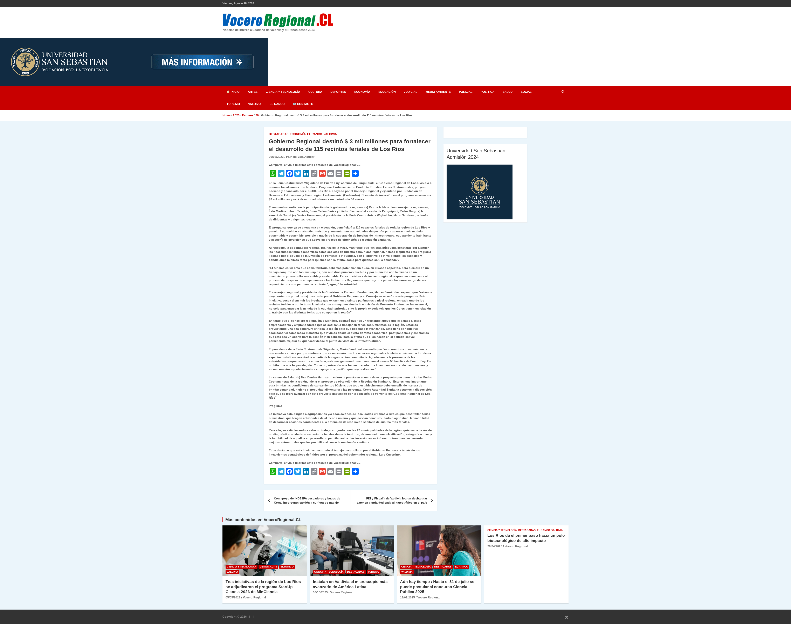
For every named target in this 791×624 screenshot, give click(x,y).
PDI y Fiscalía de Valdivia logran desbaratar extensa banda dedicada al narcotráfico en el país (392, 500)
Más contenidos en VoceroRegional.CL (263, 519)
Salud (508, 91)
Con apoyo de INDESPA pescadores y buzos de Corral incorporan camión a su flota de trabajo (307, 500)
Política (487, 91)
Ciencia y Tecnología (283, 91)
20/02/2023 (276, 156)
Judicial (410, 91)
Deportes (338, 91)
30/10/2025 (320, 592)
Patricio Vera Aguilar (300, 156)
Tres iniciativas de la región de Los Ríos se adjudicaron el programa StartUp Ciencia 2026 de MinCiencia (263, 586)
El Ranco (277, 104)
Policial (466, 91)
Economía (362, 91)
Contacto (304, 104)
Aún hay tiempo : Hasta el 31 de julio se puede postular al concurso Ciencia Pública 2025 (437, 586)
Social (526, 91)
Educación (387, 91)
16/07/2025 (407, 597)
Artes (252, 91)
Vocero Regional (254, 597)
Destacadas (278, 134)
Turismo (233, 104)
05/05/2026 (233, 597)
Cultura (315, 91)
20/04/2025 (494, 546)
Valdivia (254, 104)
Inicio (235, 91)
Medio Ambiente (438, 91)
